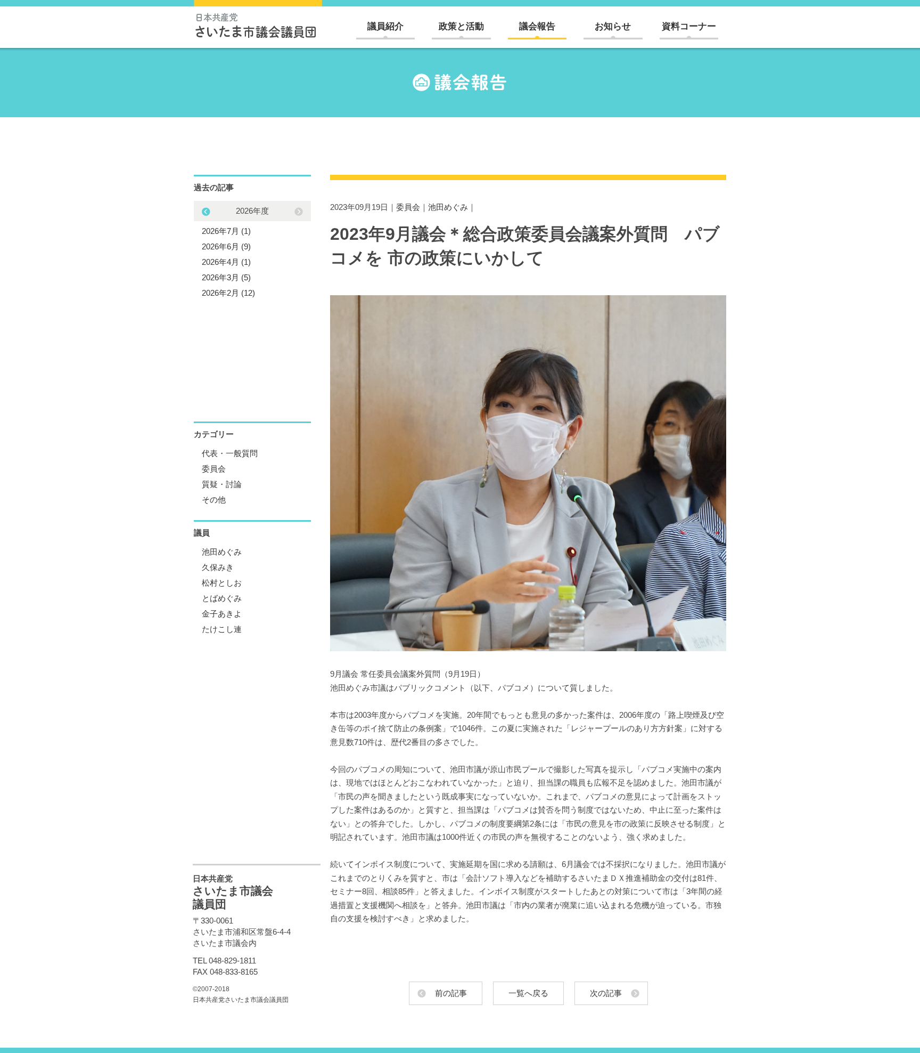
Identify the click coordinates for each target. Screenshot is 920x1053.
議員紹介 (385, 26)
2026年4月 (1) (226, 261)
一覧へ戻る (528, 993)
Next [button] (206, 211)
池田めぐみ (448, 207)
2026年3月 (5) (226, 277)
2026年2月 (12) (228, 292)
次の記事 (606, 993)
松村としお (222, 582)
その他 (214, 499)
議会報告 (537, 26)
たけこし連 (222, 629)
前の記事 (451, 993)
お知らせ (613, 26)
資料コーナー (689, 26)
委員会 (408, 207)
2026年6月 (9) (226, 246)
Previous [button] (298, 211)
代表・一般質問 (230, 453)
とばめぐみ (222, 598)
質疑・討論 (222, 484)
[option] (252, 252)
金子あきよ (222, 613)
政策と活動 (461, 26)
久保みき (218, 567)
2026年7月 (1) (226, 231)
